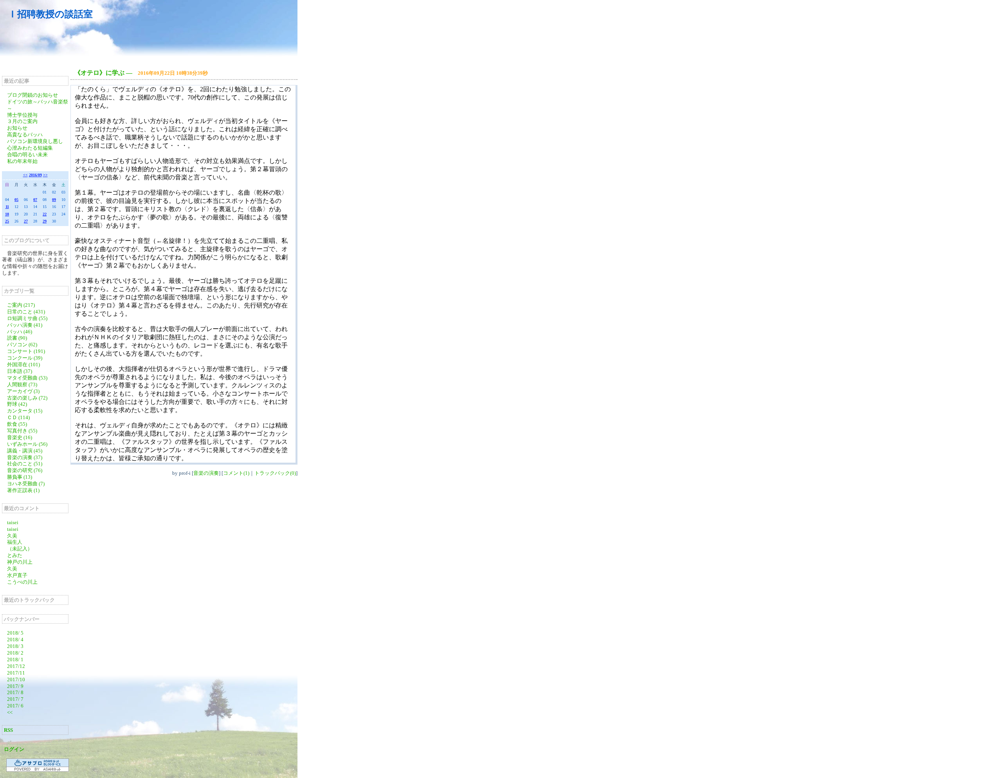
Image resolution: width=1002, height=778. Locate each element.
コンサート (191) (26, 351)
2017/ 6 (15, 706)
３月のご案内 (22, 121)
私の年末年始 (22, 161)
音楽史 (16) (19, 437)
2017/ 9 (15, 686)
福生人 (14, 542)
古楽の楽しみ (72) (27, 398)
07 (35, 199)
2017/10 (16, 679)
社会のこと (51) (24, 464)
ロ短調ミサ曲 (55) (27, 318)
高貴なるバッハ (25, 135)
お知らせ (17, 128)
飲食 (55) (17, 424)
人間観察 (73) (22, 384)
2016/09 (35, 175)
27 (26, 221)
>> (45, 175)
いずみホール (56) (27, 444)
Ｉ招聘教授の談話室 (50, 14)
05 (16, 199)
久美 (12, 536)
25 (7, 221)
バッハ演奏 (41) (24, 325)
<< (25, 175)
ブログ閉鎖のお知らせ (32, 95)
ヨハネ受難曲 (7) (26, 484)
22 (45, 214)
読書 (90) (17, 338)
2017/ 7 (15, 699)
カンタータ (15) (24, 411)
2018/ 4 (15, 639)
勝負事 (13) (19, 477)
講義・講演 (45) (24, 451)
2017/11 (16, 673)
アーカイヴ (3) (23, 391)
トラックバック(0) (275, 473)
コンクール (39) (24, 358)
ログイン (14, 749)
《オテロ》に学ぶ (99, 72)
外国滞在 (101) (23, 364)
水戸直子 (17, 575)
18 (7, 214)
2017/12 (16, 666)
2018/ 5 (15, 633)
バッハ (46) (19, 332)
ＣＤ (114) (18, 417)
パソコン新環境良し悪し (35, 141)
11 (7, 206)
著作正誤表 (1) (23, 490)
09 (54, 199)
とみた (14, 555)
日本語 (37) (19, 371)
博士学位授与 (22, 115)
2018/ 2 (15, 653)
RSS (8, 730)
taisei (12, 522)
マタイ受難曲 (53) (27, 378)
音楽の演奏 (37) (24, 457)
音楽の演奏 (206, 473)
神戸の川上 (19, 562)
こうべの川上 (25, 582)
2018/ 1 (15, 659)
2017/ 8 (15, 692)
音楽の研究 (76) (24, 470)
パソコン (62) (22, 344)
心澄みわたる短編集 (30, 148)
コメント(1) (236, 473)
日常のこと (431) (26, 312)
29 (45, 221)
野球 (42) (17, 404)
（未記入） (19, 549)
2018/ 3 (15, 646)
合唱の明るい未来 (27, 154)
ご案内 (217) (21, 305)
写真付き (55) (22, 431)
